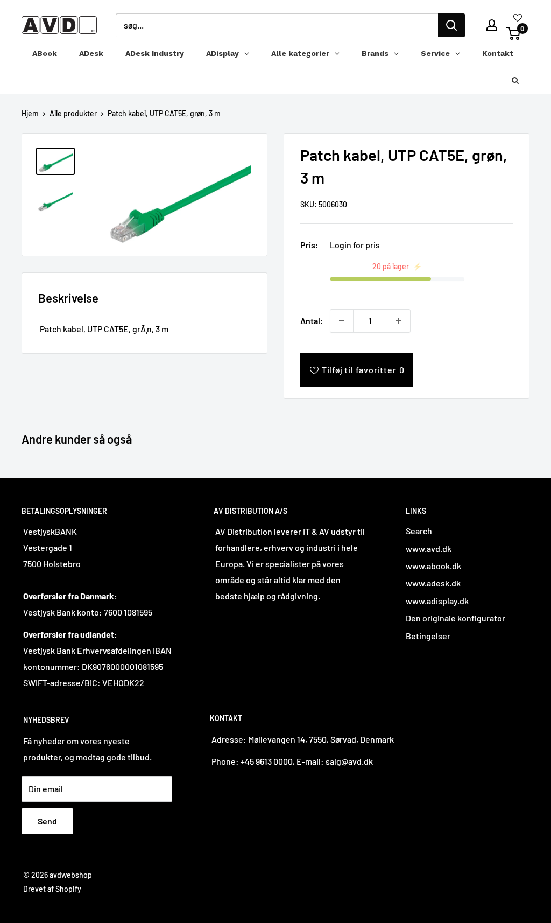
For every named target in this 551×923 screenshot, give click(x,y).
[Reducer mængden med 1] (341, 321)
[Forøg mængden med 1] (398, 321)
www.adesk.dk (433, 583)
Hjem (30, 113)
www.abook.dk (433, 566)
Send (47, 821)
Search (419, 531)
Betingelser (428, 636)
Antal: (311, 321)
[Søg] (451, 25)
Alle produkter (73, 113)
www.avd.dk (428, 548)
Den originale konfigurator (455, 618)
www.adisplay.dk (437, 601)
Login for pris (355, 245)
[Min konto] (491, 25)
